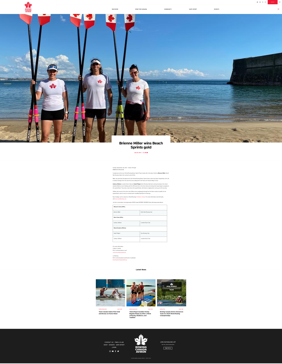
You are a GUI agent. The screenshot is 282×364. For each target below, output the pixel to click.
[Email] (147, 152)
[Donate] (257, 2)
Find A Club (119, 342)
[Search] (262, 2)
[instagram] (110, 351)
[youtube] (113, 351)
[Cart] (265, 2)
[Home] (28, 7)
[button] (278, 9)
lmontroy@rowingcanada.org (120, 259)
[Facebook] (143, 152)
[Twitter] (145, 152)
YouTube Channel (141, 196)
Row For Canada (141, 9)
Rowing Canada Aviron (103, 309)
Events (216, 9)
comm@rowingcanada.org (119, 252)
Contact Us (109, 342)
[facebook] (115, 351)
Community (168, 9)
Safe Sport (193, 9)
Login (114, 347)
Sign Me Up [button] (168, 348)
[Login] (260, 2)
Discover (115, 9)
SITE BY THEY (148, 358)
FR (279, 2)
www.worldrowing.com (120, 198)
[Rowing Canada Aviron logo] (141, 343)
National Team (162, 309)
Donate (272, 2)
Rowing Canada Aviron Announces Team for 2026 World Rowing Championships (171, 313)
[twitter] (118, 351)
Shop (106, 345)
